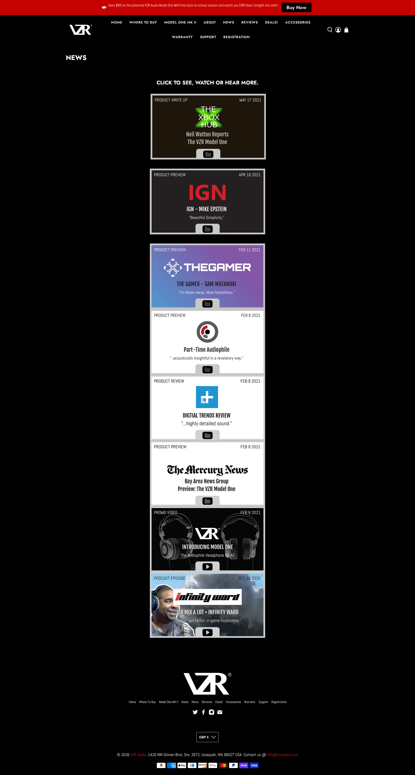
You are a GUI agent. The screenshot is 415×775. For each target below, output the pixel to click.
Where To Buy (143, 22)
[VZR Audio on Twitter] (195, 714)
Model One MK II (180, 22)
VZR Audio (138, 754)
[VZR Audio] (80, 29)
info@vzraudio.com (282, 754)
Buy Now (296, 7)
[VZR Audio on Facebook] (203, 714)
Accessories (298, 22)
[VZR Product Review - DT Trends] (207, 408)
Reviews (249, 22)
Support (208, 37)
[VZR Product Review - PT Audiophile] (207, 342)
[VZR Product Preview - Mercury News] (207, 473)
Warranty (182, 37)
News (228, 22)
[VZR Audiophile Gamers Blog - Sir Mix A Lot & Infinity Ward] (207, 605)
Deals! (271, 22)
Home (116, 22)
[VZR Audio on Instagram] (211, 714)
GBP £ (204, 737)
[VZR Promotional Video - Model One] (207, 539)
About (210, 22)
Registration (236, 37)
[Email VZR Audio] (220, 714)
